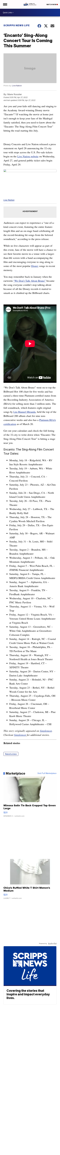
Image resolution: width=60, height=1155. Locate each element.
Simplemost (46, 730)
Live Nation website (27, 156)
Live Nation (17, 86)
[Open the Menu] (5, 4)
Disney (34, 266)
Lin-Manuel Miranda (24, 412)
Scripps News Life (16, 25)
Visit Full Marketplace (47, 773)
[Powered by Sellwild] (52, 944)
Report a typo (11, 754)
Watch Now (51, 4)
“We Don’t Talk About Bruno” (29, 280)
